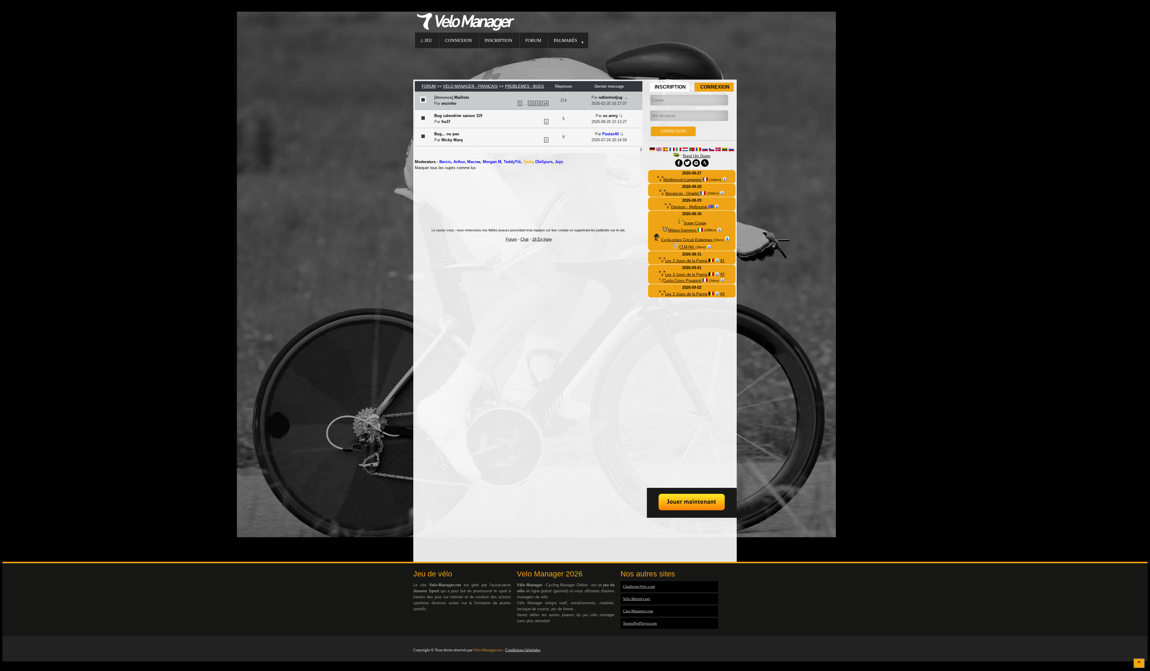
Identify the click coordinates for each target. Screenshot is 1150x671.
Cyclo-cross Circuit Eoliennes (687, 239)
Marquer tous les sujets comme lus (445, 168)
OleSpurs (544, 162)
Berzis (445, 162)
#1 (722, 261)
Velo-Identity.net (636, 598)
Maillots (461, 97)
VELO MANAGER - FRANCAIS (470, 86)
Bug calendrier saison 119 (458, 115)
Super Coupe (695, 223)
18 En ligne (542, 239)
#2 (722, 274)
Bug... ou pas (446, 134)
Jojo (559, 162)
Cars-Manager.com (638, 611)
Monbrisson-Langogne (683, 179)
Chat (524, 239)
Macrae (473, 162)
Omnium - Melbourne (689, 207)
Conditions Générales (522, 650)
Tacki (528, 162)
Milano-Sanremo (682, 230)
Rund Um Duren (696, 156)
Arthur (459, 162)
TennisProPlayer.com (640, 623)
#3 (722, 294)
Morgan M (492, 162)
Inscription (498, 40)
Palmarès (565, 40)
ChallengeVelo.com (639, 586)
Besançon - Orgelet (682, 193)
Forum (533, 40)
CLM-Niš (687, 247)
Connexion (458, 40)
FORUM (429, 86)
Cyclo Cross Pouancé (682, 280)
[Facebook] (735, 642)
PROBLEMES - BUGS (524, 86)
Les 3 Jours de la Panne (687, 261)
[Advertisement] (575, 63)
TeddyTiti (512, 162)
